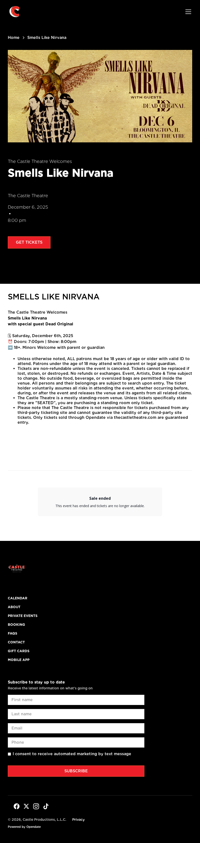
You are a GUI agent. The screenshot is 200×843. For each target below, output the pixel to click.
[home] (14, 11)
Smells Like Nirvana (54, 296)
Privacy (78, 819)
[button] (187, 12)
